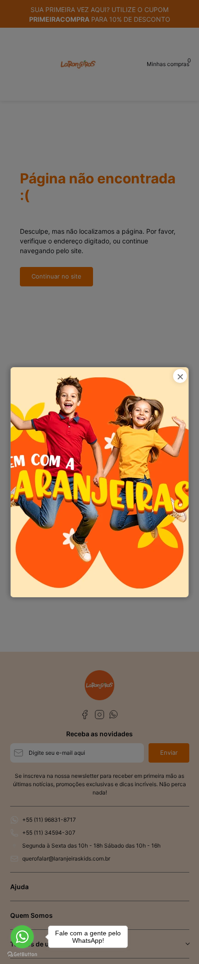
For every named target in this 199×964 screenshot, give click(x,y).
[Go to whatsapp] (22, 936)
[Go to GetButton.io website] (22, 955)
